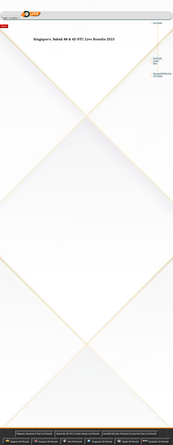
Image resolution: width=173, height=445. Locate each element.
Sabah (162, 38)
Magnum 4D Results (19, 441)
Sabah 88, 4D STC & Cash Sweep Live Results (77, 434)
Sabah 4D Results (130, 441)
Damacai (163, 30)
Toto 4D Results (75, 441)
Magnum (163, 28)
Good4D (163, 53)
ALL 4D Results (166, 25)
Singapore (164, 35)
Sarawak (163, 43)
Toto (161, 33)
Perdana (163, 48)
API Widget (158, 76)
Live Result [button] (157, 23)
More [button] (155, 63)
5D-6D (162, 56)
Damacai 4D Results (48, 441)
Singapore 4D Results (102, 441)
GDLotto (163, 45)
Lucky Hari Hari (166, 50)
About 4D (164, 66)
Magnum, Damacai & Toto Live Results (34, 434)
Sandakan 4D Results (159, 441)
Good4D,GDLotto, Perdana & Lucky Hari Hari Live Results (129, 434)
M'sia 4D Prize (166, 68)
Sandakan (163, 40)
